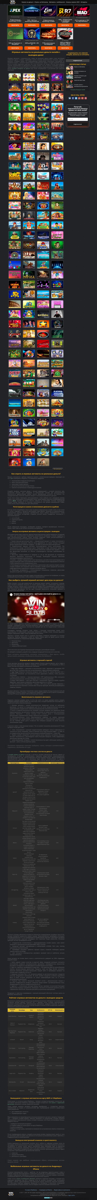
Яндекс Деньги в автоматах (62, 1190)
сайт (11, 478)
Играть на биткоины (41, 2)
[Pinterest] (85, 98)
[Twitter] (76, 98)
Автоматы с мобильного (57, 2)
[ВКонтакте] (70, 98)
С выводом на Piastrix (45, 1190)
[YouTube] (79, 98)
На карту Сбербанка (31, 1190)
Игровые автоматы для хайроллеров (80, 76)
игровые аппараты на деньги (21, 68)
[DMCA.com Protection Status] (48, 1198)
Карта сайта (71, 1195)
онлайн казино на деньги (17, 754)
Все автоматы (58, 469)
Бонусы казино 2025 (73, 2)
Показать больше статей (77, 90)
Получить (15, 25)
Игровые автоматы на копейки (80, 72)
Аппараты (84, 2)
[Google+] (82, 98)
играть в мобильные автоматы (25, 1178)
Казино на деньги (27, 2)
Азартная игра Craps (79, 80)
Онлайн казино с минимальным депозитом (81, 85)
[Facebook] (73, 98)
